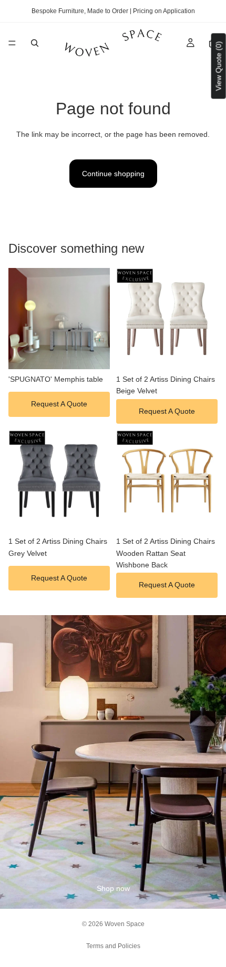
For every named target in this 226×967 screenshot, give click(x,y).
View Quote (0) (218, 66)
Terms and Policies (113, 946)
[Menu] (12, 43)
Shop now (113, 888)
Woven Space (125, 924)
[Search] (34, 43)
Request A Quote (59, 404)
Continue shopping (113, 173)
